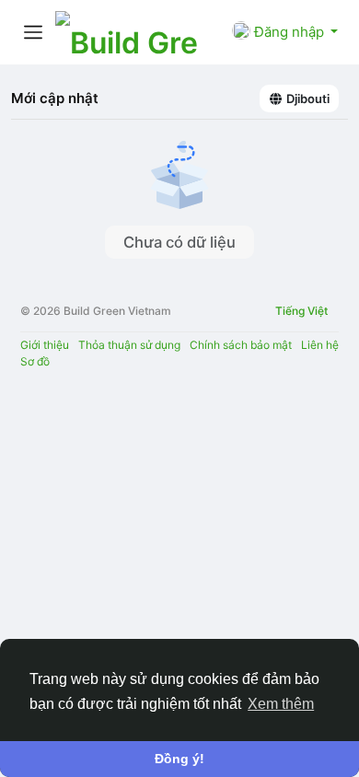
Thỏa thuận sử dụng (129, 345)
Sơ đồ (35, 361)
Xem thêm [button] (281, 704)
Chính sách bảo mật (241, 345)
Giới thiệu (44, 345)
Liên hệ (320, 345)
